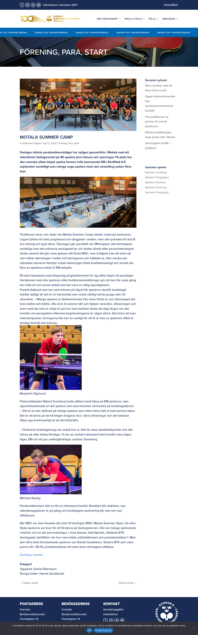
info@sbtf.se (50, 5)
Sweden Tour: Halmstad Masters (41, 32)
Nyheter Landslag (156, 172)
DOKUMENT (171, 5)
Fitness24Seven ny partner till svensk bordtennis (156, 121)
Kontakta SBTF (69, 5)
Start (96, 51)
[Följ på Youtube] (39, 5)
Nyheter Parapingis (157, 192)
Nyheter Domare (155, 182)
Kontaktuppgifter (113, 609)
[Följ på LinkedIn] (33, 5)
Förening (39, 51)
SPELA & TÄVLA (133, 18)
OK (89, 630)
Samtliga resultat (31, 554)
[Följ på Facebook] (22, 5)
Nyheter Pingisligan (157, 177)
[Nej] (194, 628)
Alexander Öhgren (32, 143)
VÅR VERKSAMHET (107, 18)
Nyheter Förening (156, 187)
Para (71, 51)
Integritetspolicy (103, 630)
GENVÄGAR (168, 18)
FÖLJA (152, 18)
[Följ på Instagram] (27, 5)
